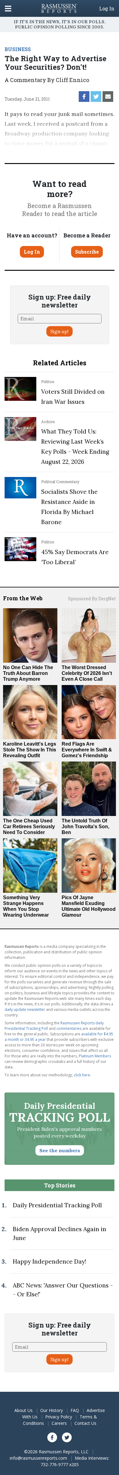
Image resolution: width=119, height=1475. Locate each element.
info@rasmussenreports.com (38, 1458)
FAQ (74, 1410)
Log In (106, 8)
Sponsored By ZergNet (92, 599)
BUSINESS (18, 49)
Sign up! (59, 331)
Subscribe (87, 251)
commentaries (68, 1028)
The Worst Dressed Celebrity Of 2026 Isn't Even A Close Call (87, 673)
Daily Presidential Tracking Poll (57, 1205)
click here (82, 1075)
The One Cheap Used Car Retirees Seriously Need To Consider (29, 826)
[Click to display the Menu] (8, 8)
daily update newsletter (25, 1009)
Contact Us (85, 1423)
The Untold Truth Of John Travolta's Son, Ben (85, 826)
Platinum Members (95, 1056)
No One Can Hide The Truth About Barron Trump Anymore (28, 673)
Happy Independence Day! (49, 1261)
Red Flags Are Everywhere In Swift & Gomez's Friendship (87, 749)
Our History (51, 1410)
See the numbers (59, 1150)
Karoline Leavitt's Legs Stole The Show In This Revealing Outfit (29, 749)
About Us (23, 1410)
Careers (59, 1423)
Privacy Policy (58, 1417)
